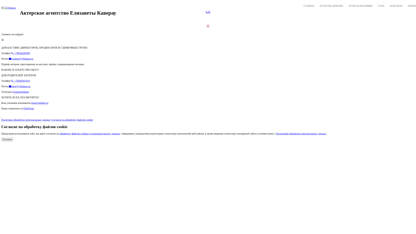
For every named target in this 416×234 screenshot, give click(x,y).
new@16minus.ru (20, 86)
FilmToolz (28, 108)
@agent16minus (20, 92)
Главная (309, 6)
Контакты (396, 6)
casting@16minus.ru (22, 58)
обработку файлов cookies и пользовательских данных (90, 133)
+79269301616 (21, 80)
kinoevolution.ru (39, 103)
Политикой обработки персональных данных (301, 133)
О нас (381, 6)
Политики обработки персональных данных (26, 119)
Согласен (7, 139)
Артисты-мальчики (360, 6)
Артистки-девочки (331, 6)
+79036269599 (21, 53)
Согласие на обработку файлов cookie (72, 119)
